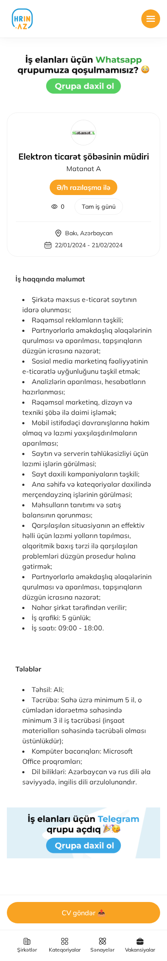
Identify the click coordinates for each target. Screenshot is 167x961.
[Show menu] (150, 18)
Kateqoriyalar (64, 949)
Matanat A (83, 168)
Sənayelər (102, 949)
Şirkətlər (27, 949)
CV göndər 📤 (84, 912)
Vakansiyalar (140, 949)
